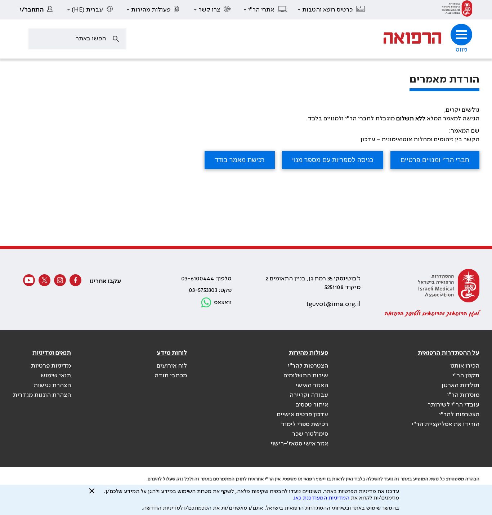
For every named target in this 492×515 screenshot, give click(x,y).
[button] (332, 9)
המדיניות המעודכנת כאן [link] (321, 498)
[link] (457, 9)
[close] (92, 494)
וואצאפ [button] (223, 302)
